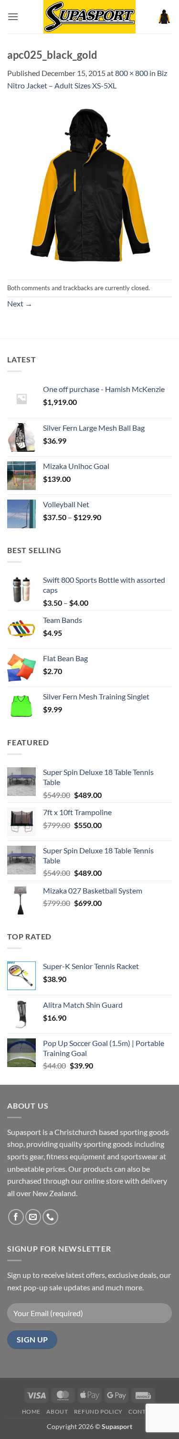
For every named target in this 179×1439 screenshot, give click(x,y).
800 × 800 (131, 72)
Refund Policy (98, 1411)
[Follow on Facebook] (16, 1217)
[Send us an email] (33, 1217)
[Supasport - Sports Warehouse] (90, 16)
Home (31, 1411)
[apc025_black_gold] (89, 184)
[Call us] (50, 1217)
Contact (142, 1411)
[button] (13, 16)
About (57, 1411)
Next (19, 303)
